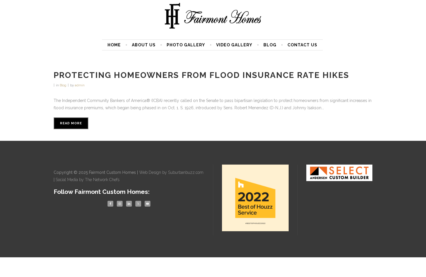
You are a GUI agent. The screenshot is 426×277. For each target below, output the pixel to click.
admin (80, 85)
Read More (71, 123)
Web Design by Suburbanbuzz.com (171, 172)
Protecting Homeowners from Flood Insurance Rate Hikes (201, 75)
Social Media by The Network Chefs (87, 179)
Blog (63, 85)
